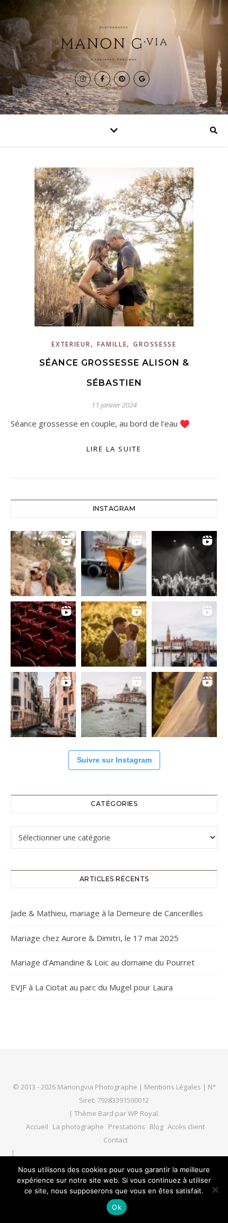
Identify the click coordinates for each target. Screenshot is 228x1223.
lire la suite (114, 449)
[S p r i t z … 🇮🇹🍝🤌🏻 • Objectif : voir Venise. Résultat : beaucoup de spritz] (43, 704)
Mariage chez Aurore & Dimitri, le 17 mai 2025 (95, 938)
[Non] (214, 1189)
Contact (115, 1140)
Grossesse (154, 344)
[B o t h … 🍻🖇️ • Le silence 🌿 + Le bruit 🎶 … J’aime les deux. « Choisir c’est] (43, 563)
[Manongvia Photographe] (114, 43)
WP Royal (143, 1113)
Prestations (126, 1126)
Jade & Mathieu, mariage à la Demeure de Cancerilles (107, 913)
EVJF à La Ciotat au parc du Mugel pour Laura (92, 987)
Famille (112, 344)
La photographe (78, 1126)
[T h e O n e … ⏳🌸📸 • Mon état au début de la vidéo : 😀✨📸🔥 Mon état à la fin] (113, 634)
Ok (116, 1207)
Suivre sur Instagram (114, 760)
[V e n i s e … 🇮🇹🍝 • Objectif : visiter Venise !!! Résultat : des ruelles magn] (113, 704)
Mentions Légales (172, 1087)
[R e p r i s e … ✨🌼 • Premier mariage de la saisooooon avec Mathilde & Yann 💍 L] (184, 704)
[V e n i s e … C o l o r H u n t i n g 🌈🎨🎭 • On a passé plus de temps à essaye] (113, 563)
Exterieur (70, 344)
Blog (156, 1126)
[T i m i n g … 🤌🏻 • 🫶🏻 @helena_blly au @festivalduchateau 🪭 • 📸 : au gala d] (184, 563)
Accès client (186, 1126)
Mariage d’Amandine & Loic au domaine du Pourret (103, 962)
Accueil (37, 1126)
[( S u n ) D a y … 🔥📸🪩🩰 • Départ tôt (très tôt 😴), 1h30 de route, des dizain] (43, 634)
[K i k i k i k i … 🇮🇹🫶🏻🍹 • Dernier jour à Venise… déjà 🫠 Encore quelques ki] (184, 634)
